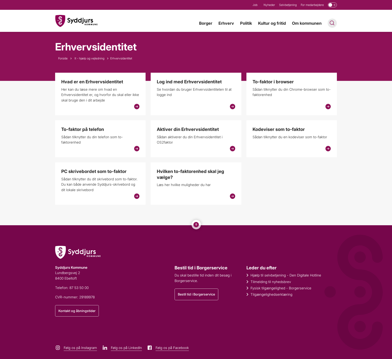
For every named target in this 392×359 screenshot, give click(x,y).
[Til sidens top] (196, 224)
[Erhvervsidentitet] (76, 21)
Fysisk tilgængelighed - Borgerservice (281, 288)
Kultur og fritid (272, 23)
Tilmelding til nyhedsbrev (271, 282)
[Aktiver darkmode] (332, 4)
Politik (246, 23)
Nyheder (269, 5)
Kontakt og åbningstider (77, 311)
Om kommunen (307, 23)
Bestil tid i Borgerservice (196, 294)
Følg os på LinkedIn (126, 348)
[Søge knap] (332, 23)
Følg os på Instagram (80, 348)
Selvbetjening (288, 5)
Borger (205, 23)
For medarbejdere (312, 5)
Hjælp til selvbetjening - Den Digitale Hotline (286, 275)
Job (255, 5)
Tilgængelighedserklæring (271, 294)
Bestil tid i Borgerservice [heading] (201, 267)
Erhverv (226, 23)
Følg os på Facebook (172, 348)
